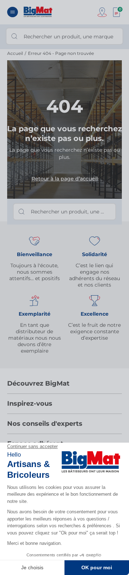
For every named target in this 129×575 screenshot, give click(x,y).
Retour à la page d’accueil (65, 178)
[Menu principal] (12, 12)
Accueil (15, 53)
